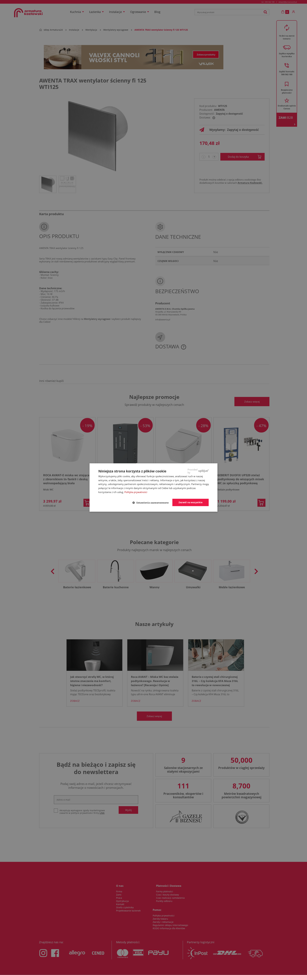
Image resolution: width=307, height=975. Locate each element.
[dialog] (153, 487)
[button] (151, 502)
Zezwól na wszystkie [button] (190, 502)
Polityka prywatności (135, 492)
